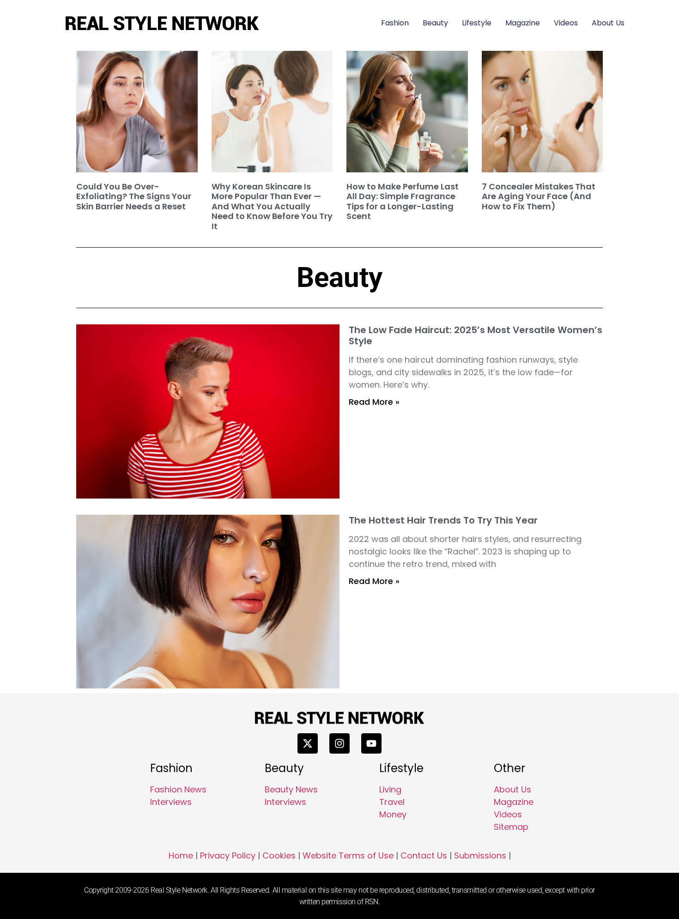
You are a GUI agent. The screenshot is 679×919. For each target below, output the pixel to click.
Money (392, 814)
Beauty (435, 23)
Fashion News (178, 789)
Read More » (374, 402)
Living (390, 789)
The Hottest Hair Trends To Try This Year (443, 520)
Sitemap (511, 827)
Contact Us (423, 855)
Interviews (171, 802)
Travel (392, 802)
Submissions (480, 855)
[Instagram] (339, 743)
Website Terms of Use (348, 855)
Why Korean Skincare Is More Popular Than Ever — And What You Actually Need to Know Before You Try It (272, 206)
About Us (608, 23)
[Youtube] (371, 743)
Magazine (522, 23)
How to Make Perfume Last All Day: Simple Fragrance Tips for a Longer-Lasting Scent (402, 201)
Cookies (279, 855)
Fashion (395, 23)
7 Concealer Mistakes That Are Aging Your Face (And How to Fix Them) (538, 196)
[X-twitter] (307, 743)
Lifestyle (476, 23)
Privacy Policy (227, 855)
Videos (566, 23)
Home (181, 855)
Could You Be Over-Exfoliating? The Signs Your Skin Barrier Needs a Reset (133, 196)
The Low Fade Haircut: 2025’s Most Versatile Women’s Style (475, 335)
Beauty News (291, 789)
